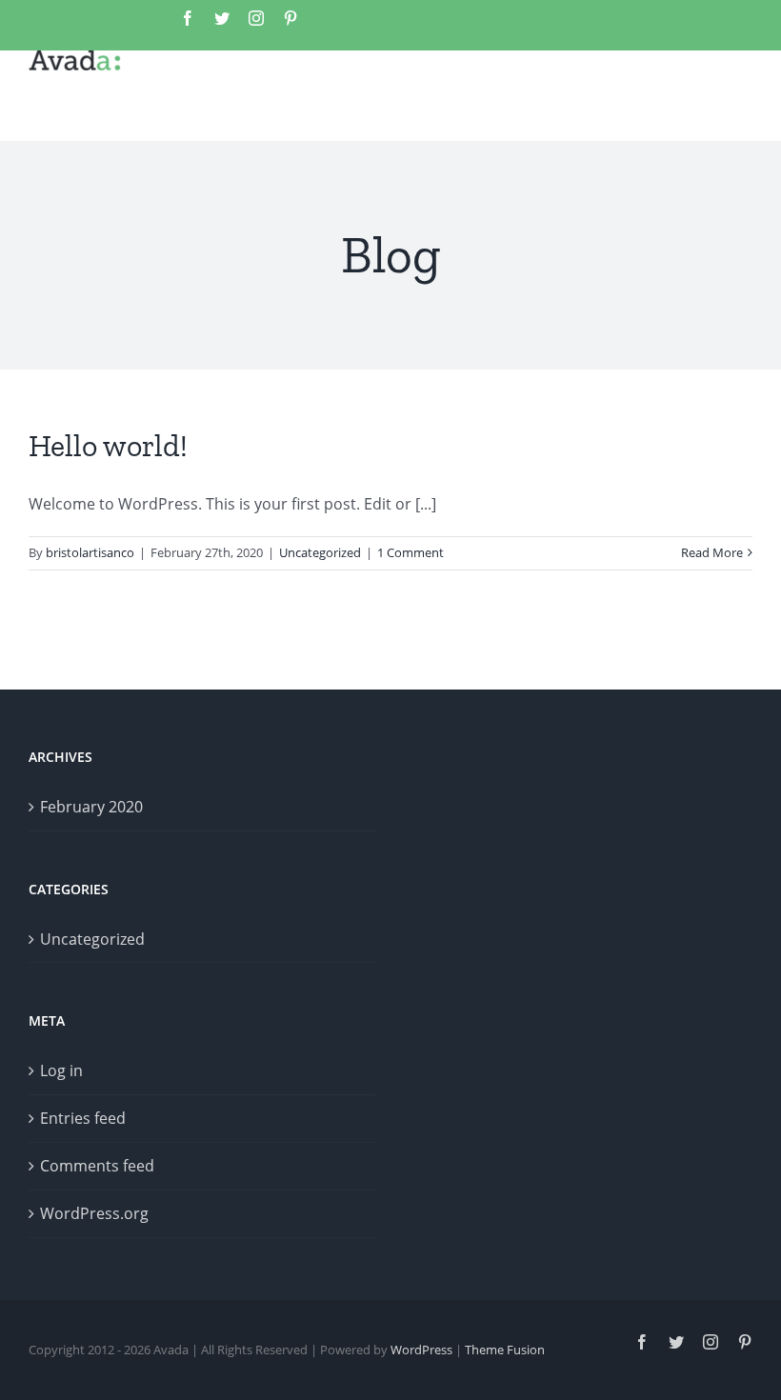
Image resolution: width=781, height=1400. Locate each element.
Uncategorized (320, 552)
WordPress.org (94, 1213)
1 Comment (410, 552)
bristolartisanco (90, 552)
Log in (61, 1070)
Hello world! (108, 446)
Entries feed (83, 1118)
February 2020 (91, 806)
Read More (712, 552)
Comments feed (97, 1165)
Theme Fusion (505, 1349)
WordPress (421, 1349)
